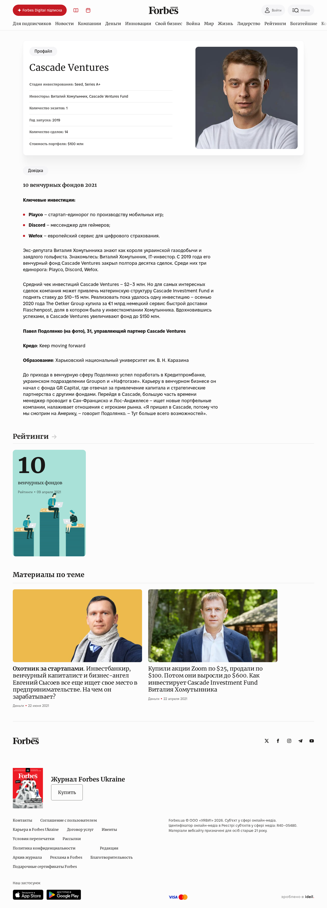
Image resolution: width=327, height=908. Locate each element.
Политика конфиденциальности (44, 848)
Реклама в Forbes (66, 857)
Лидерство (248, 23)
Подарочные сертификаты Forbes (45, 866)
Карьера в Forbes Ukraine (36, 829)
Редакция (109, 848)
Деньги (113, 23)
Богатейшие (303, 23)
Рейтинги (275, 23)
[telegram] (300, 740)
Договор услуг (80, 829)
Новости (64, 23)
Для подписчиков (32, 23)
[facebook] (278, 740)
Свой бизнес (168, 23)
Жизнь (225, 23)
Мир (209, 23)
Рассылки (72, 838)
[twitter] (266, 740)
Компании (89, 23)
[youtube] (311, 740)
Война (193, 23)
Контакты (22, 820)
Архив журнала (27, 857)
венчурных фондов (40, 477)
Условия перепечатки (33, 838)
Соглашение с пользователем (68, 820)
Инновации (138, 23)
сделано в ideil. (297, 897)
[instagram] (289, 740)
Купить (67, 792)
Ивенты (109, 829)
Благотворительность (111, 857)
